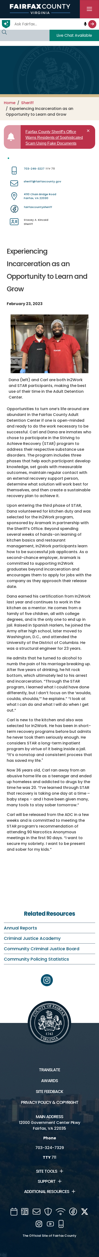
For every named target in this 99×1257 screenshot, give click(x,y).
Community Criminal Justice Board (41, 949)
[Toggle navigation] (89, 9)
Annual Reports (20, 928)
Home (9, 103)
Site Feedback (49, 1091)
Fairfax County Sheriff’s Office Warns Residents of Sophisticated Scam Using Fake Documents (54, 137)
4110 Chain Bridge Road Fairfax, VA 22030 (40, 196)
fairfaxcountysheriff (38, 207)
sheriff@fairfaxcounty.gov (42, 181)
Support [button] (47, 1181)
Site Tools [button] (46, 1171)
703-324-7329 (49, 1147)
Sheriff (27, 103)
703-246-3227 (34, 169)
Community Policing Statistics (36, 959)
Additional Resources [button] (46, 1191)
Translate (49, 1070)
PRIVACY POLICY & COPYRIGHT (49, 1102)
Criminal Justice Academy (32, 938)
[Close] (89, 131)
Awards (49, 1081)
